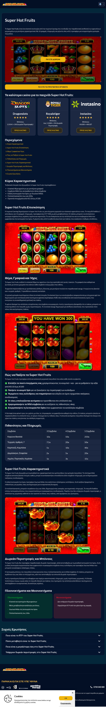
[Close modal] (79, 331)
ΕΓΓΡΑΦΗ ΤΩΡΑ (53, 372)
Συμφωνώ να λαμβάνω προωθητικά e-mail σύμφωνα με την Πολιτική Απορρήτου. (54, 359)
